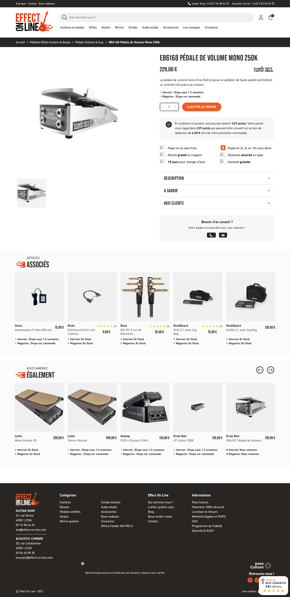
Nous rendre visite (160, 516)
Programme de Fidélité (207, 526)
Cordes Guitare (111, 502)
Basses (64, 507)
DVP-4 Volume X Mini (134, 440)
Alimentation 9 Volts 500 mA (33, 330)
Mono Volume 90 (25, 440)
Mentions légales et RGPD (209, 516)
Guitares (65, 502)
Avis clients (174, 203)
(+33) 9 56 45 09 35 (253, 4)
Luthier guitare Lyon (161, 507)
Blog (151, 512)
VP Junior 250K (183, 440)
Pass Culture (200, 502)
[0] (270, 17)
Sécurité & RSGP (203, 531)
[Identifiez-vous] (261, 17)
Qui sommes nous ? (160, 502)
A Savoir (171, 190)
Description (174, 178)
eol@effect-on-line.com (31, 530)
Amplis (64, 516)
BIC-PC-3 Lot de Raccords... (131, 332)
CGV (195, 521)
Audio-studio (109, 507)
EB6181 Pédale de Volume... (244, 440)
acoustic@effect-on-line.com (34, 558)
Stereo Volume (77, 440)
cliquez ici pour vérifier (153, 572)
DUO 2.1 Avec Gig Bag (184, 332)
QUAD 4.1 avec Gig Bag (241, 330)
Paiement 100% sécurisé (208, 507)
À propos (21, 4)
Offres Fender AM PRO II (117, 526)
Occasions (107, 521)
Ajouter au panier (201, 107)
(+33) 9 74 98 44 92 (210, 4)
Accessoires (108, 512)
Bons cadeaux (47, 4)
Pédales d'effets (70, 512)
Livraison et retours (205, 512)
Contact (32, 4)
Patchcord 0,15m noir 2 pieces (81, 332)
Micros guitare (69, 521)
